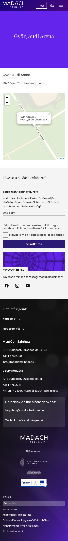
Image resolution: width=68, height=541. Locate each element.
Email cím (9, 213)
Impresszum (10, 509)
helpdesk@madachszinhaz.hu (24, 410)
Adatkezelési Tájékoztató (17, 514)
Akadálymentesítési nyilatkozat (21, 525)
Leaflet (62, 158)
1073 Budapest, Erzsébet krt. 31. (22, 379)
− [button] (7, 103)
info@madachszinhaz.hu (18, 362)
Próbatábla (10, 503)
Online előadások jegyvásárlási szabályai (26, 520)
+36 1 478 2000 (12, 356)
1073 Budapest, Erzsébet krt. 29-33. (25, 350)
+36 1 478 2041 (12, 385)
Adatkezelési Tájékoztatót (46, 235)
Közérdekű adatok (13, 531)
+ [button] (7, 98)
